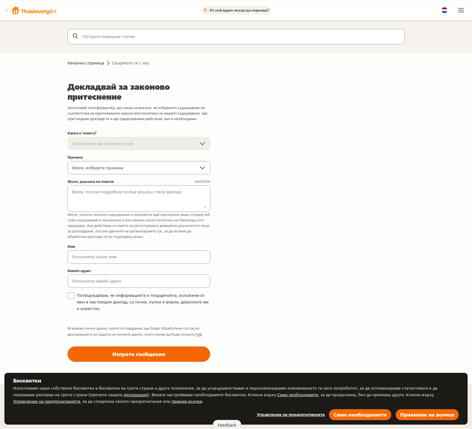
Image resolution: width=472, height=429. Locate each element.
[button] (30, 10)
